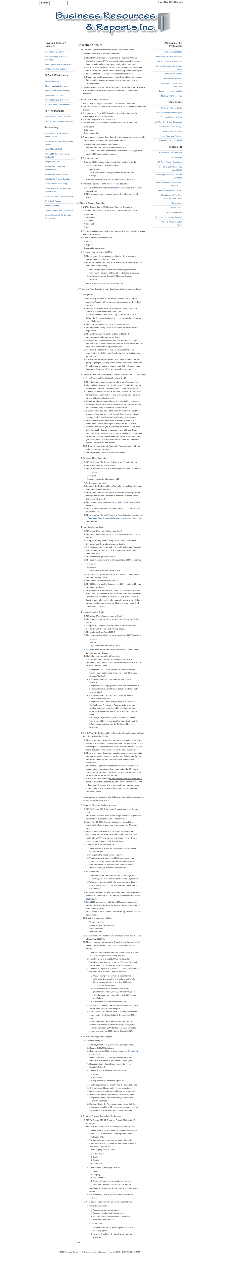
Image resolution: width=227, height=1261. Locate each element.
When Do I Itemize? (174, 212)
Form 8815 (104, 1058)
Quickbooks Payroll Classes (56, 174)
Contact (179, 2)
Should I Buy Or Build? (54, 52)
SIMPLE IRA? (176, 208)
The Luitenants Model (173, 52)
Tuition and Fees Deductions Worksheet (105, 518)
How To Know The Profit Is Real (58, 64)
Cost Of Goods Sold (53, 149)
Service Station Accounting (56, 184)
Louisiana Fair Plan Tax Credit (170, 153)
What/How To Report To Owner (58, 117)
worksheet (113, 188)
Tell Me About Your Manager (171, 136)
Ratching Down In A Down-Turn (169, 61)
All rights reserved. (102, 1252)
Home (161, 2)
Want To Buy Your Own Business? (59, 121)
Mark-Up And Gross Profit (171, 96)
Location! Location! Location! (170, 91)
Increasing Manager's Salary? (170, 127)
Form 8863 (94, 574)
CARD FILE (126, 1252)
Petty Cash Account (53, 201)
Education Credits (175, 157)
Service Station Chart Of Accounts (59, 210)
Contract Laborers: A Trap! (171, 117)
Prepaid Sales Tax (52, 162)
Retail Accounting (52, 206)
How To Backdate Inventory (56, 86)
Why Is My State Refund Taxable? (168, 217)
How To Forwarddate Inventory (57, 91)
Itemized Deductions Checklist (170, 190)
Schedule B (133, 1051)
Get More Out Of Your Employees (168, 122)
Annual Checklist (52, 81)
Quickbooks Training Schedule (57, 179)
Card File (169, 2)
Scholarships (177, 203)
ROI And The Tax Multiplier (56, 69)
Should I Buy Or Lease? (55, 95)
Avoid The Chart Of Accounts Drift (59, 196)
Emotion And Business (173, 79)
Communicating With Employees (169, 113)
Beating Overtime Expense (171, 108)
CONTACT (136, 1252)
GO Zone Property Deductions (169, 162)
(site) (112, 1252)
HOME (117, 1252)
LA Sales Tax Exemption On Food (58, 105)
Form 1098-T (117, 502)
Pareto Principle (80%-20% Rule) (169, 56)
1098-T (112, 465)
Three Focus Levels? (173, 74)
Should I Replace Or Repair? (56, 100)
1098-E (109, 107)
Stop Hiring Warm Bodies (172, 131)
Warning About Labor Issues (170, 141)
